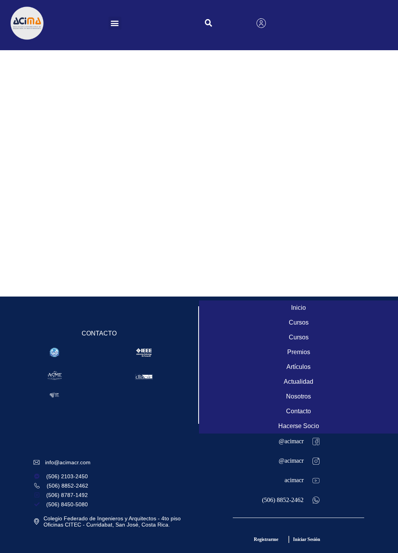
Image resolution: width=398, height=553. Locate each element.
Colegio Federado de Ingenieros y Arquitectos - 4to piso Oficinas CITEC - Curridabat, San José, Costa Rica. (112, 521)
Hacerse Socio (298, 426)
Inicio (298, 307)
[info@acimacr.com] (37, 462)
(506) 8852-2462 (283, 500)
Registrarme (266, 539)
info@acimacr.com (68, 462)
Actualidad (298, 381)
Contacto (298, 411)
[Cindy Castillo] (50, 159)
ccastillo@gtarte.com (233, 252)
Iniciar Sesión (306, 539)
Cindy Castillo (125, 172)
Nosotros (298, 396)
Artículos (298, 366)
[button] (114, 23)
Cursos (299, 322)
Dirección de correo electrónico (258, 239)
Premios (298, 352)
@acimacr (291, 441)
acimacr (294, 480)
